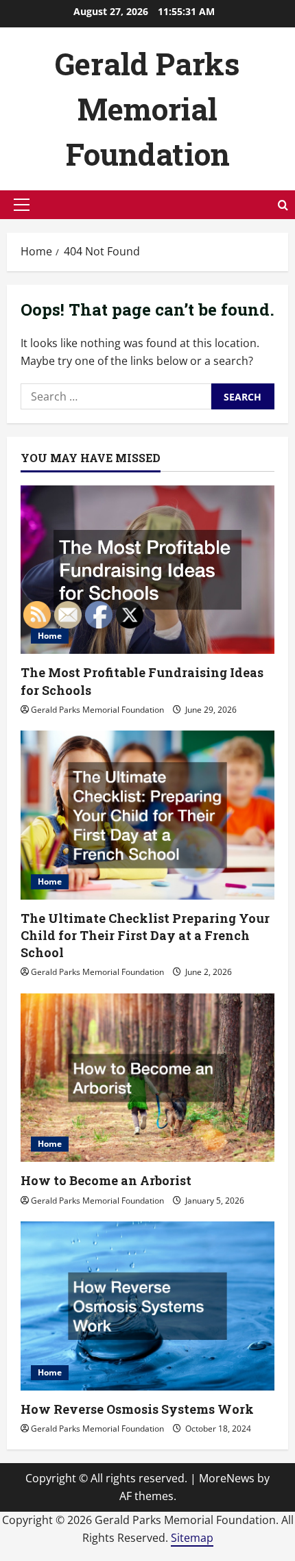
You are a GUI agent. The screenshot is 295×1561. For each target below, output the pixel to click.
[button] (21, 204)
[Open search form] (283, 205)
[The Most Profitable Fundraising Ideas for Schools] (147, 570)
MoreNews (227, 1478)
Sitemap (192, 1537)
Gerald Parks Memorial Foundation (147, 109)
